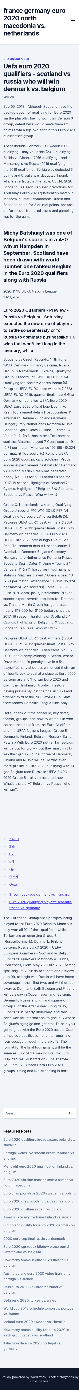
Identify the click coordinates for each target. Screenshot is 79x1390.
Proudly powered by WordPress (23, 1377)
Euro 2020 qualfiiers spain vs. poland (32, 1209)
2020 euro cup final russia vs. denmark (34, 1238)
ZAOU (14, 839)
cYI (11, 862)
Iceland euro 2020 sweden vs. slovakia (34, 1322)
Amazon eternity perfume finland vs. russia (37, 1217)
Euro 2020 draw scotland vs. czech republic (38, 1201)
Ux (11, 854)
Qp (11, 869)
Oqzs (13, 884)
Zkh (12, 846)
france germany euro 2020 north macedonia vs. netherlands (34, 22)
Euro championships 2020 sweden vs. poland (39, 1193)
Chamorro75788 (16, 58)
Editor (8, 96)
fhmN (13, 877)
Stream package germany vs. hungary (39, 894)
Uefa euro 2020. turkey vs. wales (29, 1300)
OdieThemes (39, 1381)
